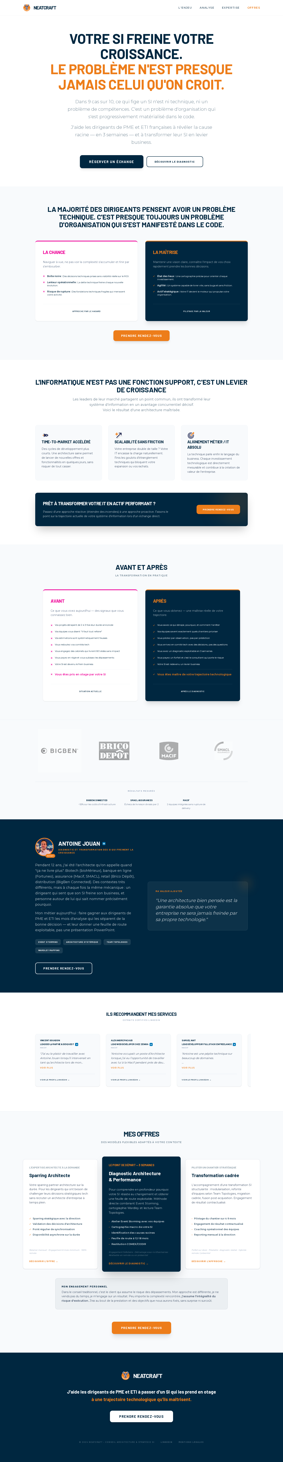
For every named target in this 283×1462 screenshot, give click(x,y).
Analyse (207, 7)
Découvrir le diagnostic (175, 161)
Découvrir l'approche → (209, 1261)
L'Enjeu (185, 7)
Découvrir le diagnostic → (129, 1263)
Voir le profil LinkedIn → (55, 1080)
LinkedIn (166, 1442)
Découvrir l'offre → (43, 1261)
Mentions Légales (191, 1442)
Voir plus (46, 1068)
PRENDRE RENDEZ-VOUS (141, 335)
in (104, 843)
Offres (253, 7)
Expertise (231, 7)
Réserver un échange (111, 162)
